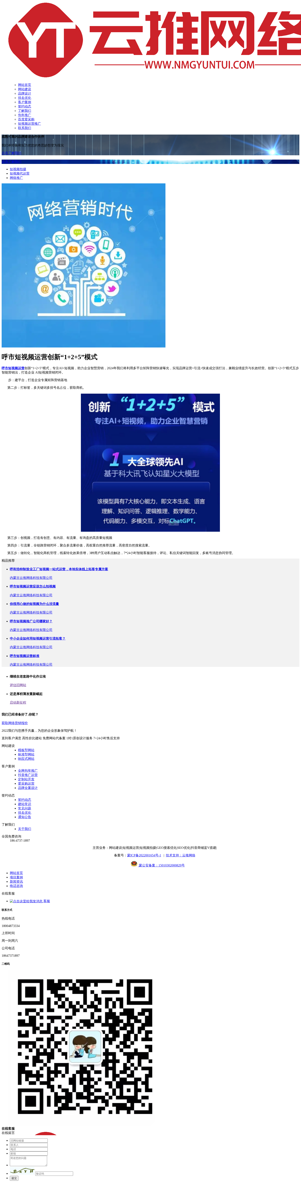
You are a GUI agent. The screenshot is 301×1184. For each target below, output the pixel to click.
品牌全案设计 (28, 788)
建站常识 (24, 804)
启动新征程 (18, 702)
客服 (46, 901)
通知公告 (24, 817)
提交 (14, 1178)
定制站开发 (26, 779)
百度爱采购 (26, 119)
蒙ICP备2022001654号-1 (144, 855)
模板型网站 (26, 750)
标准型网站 (26, 754)
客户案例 (24, 102)
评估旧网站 (18, 685)
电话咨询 (16, 886)
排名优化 (24, 97)
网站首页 (24, 85)
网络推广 (16, 177)
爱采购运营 (26, 783)
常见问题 (24, 808)
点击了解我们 (11, 153)
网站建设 (24, 89)
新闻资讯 (16, 881)
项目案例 (16, 877)
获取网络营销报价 (15, 723)
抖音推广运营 (28, 775)
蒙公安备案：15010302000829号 (161, 865)
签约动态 (24, 106)
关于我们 (24, 829)
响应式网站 (26, 758)
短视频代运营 (19, 173)
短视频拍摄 (18, 169)
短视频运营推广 (29, 123)
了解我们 (24, 110)
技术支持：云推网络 (180, 855)
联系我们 (24, 128)
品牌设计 (24, 93)
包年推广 (24, 115)
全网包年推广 (28, 770)
